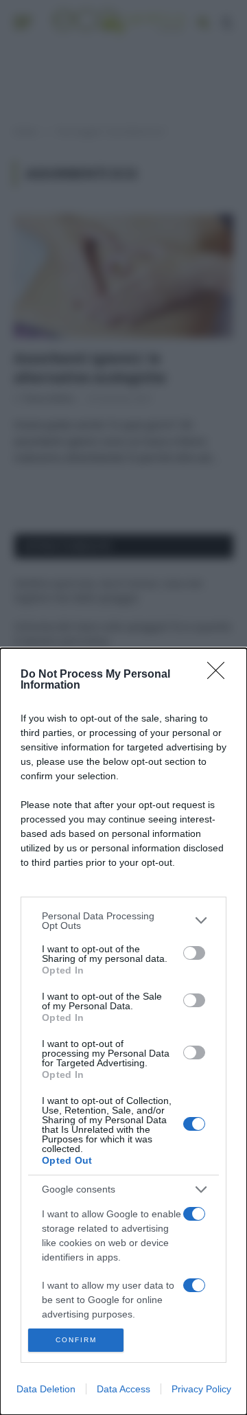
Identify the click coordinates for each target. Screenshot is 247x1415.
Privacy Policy (201, 1388)
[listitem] (123, 920)
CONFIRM (76, 1340)
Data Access (123, 1388)
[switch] (194, 953)
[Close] (220, 675)
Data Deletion (45, 1388)
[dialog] (123, 1031)
